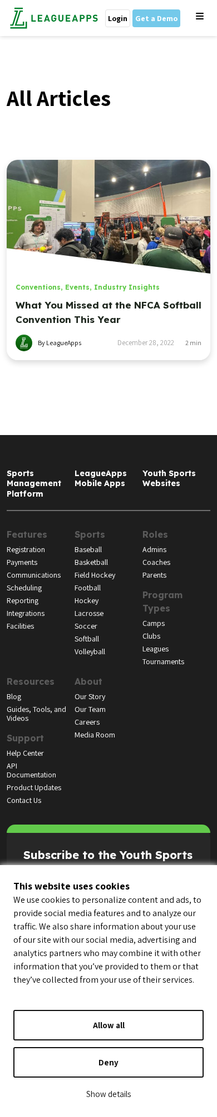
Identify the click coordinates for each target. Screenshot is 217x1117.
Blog (14, 696)
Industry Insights (127, 287)
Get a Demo (156, 18)
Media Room (95, 735)
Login (117, 18)
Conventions (38, 287)
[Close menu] (199, 16)
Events (77, 287)
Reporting (22, 600)
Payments (22, 562)
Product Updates (34, 787)
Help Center (25, 753)
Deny (108, 1062)
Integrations (26, 613)
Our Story (90, 696)
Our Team (90, 709)
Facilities (20, 626)
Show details (108, 1094)
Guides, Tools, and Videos (36, 713)
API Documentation (31, 770)
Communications (34, 575)
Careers (87, 722)
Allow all (109, 1025)
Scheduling (24, 588)
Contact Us (24, 800)
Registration (26, 549)
